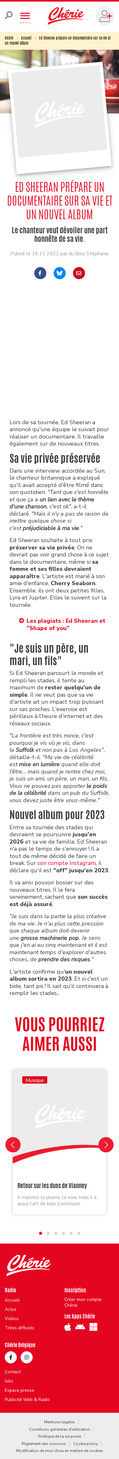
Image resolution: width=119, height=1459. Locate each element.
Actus (11, 1309)
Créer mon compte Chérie (83, 1302)
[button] (40, 1233)
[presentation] (13, 1144)
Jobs (9, 1381)
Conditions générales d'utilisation (59, 1429)
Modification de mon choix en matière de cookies (59, 1450)
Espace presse (19, 1390)
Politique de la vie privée (59, 1436)
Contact (13, 1372)
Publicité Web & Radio (27, 1400)
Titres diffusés (19, 1328)
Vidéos (12, 1319)
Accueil (26, 38)
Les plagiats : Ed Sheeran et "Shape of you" (66, 624)
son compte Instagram (66, 863)
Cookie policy (85, 1443)
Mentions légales (59, 1422)
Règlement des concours (44, 1443)
